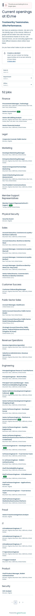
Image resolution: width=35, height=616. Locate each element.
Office (5, 83)
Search (5, 70)
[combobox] (3, 79)
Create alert (11, 61)
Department (7, 77)
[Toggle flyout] (31, 78)
